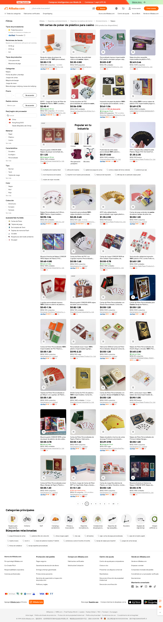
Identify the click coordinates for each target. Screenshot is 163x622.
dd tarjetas (90, 536)
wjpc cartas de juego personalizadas (111, 536)
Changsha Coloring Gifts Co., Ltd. (51, 67)
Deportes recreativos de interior (81, 21)
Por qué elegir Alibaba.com (13, 561)
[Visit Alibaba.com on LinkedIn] (137, 586)
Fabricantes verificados (76, 561)
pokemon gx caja (141, 170)
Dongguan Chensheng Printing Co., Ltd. (83, 222)
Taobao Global (90, 612)
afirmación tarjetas (73, 170)
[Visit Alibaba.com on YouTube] (150, 586)
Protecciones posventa (44, 574)
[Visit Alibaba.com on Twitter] (141, 586)
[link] (160, 601)
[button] (93, 8)
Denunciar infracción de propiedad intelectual (112, 579)
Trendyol (105, 612)
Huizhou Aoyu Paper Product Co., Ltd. (142, 159)
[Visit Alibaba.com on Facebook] (132, 586)
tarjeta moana (13, 541)
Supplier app (93, 602)
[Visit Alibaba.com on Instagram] (146, 586)
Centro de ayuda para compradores (112, 561)
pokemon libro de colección (40, 536)
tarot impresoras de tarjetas (52, 175)
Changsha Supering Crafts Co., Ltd (52, 222)
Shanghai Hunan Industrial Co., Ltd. (52, 161)
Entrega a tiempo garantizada (46, 570)
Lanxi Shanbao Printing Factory (80, 67)
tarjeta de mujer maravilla (51, 179)
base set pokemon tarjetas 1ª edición (47, 541)
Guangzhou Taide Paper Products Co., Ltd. (143, 266)
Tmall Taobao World (70, 612)
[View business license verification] (101, 619)
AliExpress (49, 612)
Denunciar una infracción (108, 584)
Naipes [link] (113, 21)
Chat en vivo (104, 565)
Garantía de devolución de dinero (47, 565)
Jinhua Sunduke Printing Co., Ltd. (111, 67)
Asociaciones (136, 578)
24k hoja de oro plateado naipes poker (129, 175)
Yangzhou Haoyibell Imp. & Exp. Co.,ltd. (83, 111)
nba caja (77, 536)
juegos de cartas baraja (129, 541)
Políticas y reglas (42, 584)
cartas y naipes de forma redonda (119, 170)
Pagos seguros (41, 561)
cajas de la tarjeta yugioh (137, 536)
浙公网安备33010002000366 (117, 619)
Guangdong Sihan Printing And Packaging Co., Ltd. (113, 448)
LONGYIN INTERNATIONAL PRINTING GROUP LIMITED (143, 358)
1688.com (58, 612)
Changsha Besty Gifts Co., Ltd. (110, 159)
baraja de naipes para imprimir (106, 541)
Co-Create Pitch (10, 565)
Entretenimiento (101, 21)
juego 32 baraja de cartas (17, 536)
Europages (113, 612)
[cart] (123, 9)
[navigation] (21, 263)
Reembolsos (104, 574)
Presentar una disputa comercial (111, 570)
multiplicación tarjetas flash (52, 170)
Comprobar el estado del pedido (142, 570)
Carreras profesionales (12, 574)
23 (113, 504)
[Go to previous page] (78, 504)
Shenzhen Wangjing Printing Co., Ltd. (53, 113)
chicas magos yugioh (62, 536)
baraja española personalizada (38, 545)
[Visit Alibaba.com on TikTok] (154, 586)
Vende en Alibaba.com (139, 561)
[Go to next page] (118, 504)
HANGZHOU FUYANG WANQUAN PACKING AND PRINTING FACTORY (143, 111)
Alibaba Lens (15, 602)
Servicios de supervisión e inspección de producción (49, 579)
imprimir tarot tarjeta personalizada (78, 175)
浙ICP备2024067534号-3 (138, 619)
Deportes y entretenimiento (57, 21)
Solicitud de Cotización (76, 565)
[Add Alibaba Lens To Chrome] (36, 602)
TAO (98, 612)
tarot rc (27, 541)
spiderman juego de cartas (94, 170)
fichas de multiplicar (15, 545)
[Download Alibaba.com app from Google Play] (151, 602)
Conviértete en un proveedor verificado (145, 574)
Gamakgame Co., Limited (138, 222)
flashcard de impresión (103, 175)
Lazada (81, 612)
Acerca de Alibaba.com (12, 556)
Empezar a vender (137, 565)
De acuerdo (30, 95)
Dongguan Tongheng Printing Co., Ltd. (53, 312)
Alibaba (41, 21)
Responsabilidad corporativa (14, 570)
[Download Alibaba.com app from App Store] (134, 602)
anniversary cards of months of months (78, 541)
